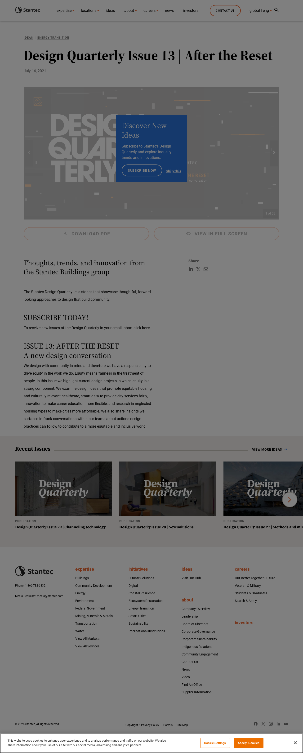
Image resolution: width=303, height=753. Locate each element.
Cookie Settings (215, 743)
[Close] (295, 743)
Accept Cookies (249, 743)
